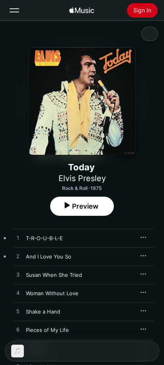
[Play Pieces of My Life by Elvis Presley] (18, 329)
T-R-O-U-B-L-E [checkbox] (44, 238)
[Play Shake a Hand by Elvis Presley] (18, 311)
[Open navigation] (14, 10)
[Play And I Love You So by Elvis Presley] (18, 256)
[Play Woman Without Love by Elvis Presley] (18, 293)
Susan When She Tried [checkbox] (54, 275)
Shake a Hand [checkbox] (43, 311)
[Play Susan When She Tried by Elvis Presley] (18, 274)
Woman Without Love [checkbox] (52, 293)
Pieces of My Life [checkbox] (47, 330)
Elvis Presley (82, 178)
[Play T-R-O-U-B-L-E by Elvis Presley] (18, 238)
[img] (81, 10)
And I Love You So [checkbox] (48, 256)
